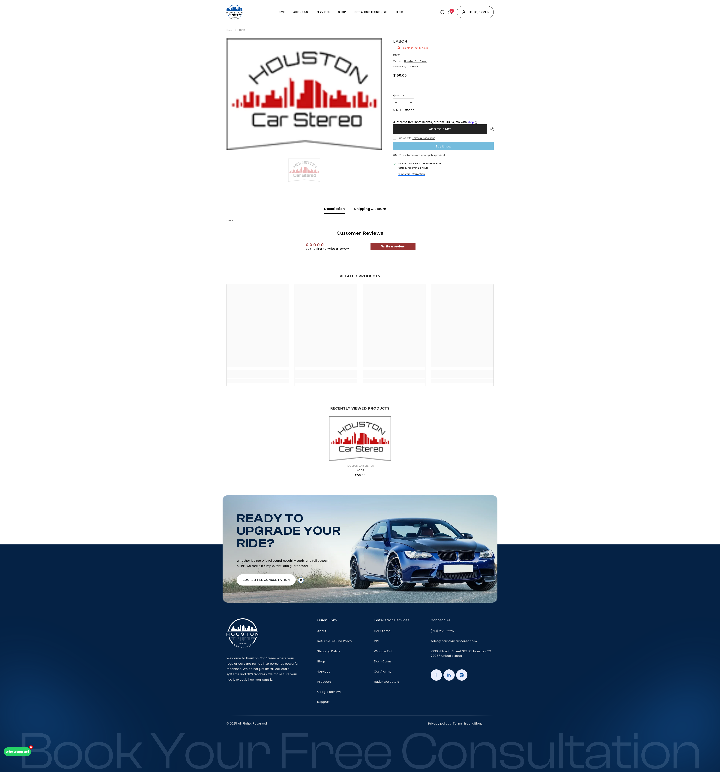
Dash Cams (382, 661)
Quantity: (399, 95)
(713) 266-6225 (442, 631)
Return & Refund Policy (334, 641)
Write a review (393, 246)
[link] (258, 376)
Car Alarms (382, 671)
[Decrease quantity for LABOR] (396, 102)
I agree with (405, 138)
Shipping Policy (328, 651)
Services (323, 671)
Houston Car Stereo (415, 61)
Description (334, 208)
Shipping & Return (370, 208)
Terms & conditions (467, 723)
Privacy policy (438, 723)
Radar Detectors (387, 682)
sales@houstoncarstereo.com (454, 641)
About (322, 631)
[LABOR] (360, 438)
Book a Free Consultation (266, 580)
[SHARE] (490, 129)
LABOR (360, 470)
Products (324, 682)
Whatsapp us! (17, 751)
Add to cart (440, 129)
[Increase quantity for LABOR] (411, 102)
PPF (377, 641)
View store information (411, 174)
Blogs (321, 661)
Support (323, 702)
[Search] (442, 12)
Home (229, 30)
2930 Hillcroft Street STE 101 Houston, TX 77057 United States (461, 653)
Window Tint (383, 651)
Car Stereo (382, 631)
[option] (304, 94)
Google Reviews (329, 692)
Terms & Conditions (423, 138)
